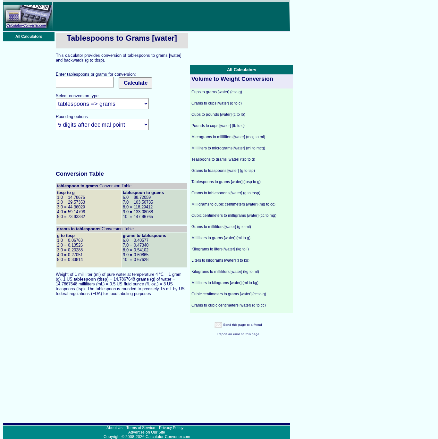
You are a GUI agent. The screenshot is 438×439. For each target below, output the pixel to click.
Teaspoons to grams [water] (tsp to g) (223, 159)
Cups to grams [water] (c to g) (216, 92)
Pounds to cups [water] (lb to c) (218, 125)
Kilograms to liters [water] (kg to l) (220, 249)
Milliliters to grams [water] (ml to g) (220, 238)
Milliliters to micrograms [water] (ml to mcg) (228, 148)
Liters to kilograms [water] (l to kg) (220, 260)
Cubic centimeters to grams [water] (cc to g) (228, 294)
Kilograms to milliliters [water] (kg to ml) (225, 271)
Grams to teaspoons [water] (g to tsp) (223, 170)
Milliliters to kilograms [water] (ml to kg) (224, 283)
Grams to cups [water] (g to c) (216, 103)
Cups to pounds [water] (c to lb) (218, 114)
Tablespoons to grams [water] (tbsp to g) (226, 182)
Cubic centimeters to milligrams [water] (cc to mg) (233, 215)
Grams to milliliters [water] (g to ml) (221, 226)
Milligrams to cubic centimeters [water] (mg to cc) (233, 204)
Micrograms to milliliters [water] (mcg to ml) (228, 137)
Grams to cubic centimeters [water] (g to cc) (228, 305)
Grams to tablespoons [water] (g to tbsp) (225, 193)
